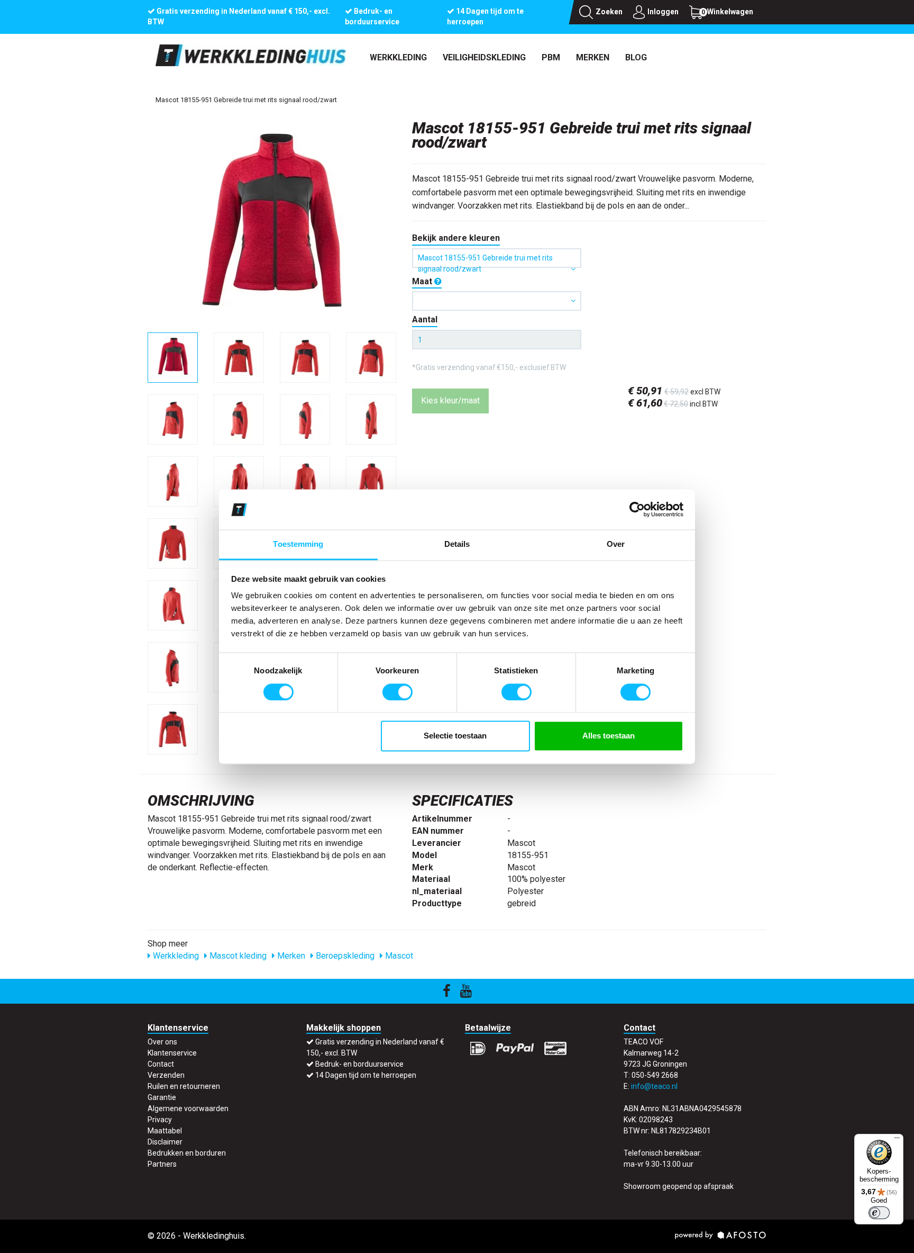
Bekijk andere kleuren (456, 238)
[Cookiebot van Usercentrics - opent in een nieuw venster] (637, 509)
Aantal (424, 319)
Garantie (162, 1097)
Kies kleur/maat (450, 400)
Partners (162, 1164)
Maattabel (165, 1130)
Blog (636, 57)
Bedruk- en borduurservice (359, 1064)
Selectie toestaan (455, 736)
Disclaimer (165, 1142)
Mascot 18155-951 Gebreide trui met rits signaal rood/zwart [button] (485, 261)
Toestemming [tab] (298, 544)
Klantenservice (172, 1053)
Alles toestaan (608, 736)
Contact (161, 1064)
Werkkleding (398, 57)
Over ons (162, 1042)
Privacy (160, 1119)
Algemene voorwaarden (188, 1108)
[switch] (397, 691)
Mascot (398, 956)
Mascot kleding (237, 956)
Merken (592, 57)
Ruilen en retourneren (184, 1086)
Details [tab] (457, 544)
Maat (423, 281)
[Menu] (897, 1140)
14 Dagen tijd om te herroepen (365, 1075)
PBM (551, 57)
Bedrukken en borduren (187, 1153)
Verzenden (166, 1075)
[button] (496, 301)
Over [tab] (616, 544)
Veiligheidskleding (484, 57)
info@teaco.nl (654, 1086)
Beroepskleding (344, 956)
